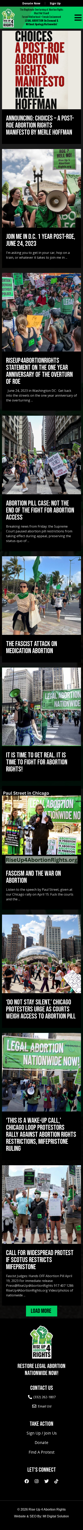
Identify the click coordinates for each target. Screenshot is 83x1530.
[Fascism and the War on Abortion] (41, 825)
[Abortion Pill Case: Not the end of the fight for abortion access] (41, 455)
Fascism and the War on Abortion (33, 877)
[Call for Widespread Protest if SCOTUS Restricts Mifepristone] (41, 1204)
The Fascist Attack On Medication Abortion (31, 647)
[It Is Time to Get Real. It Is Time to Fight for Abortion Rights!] (41, 707)
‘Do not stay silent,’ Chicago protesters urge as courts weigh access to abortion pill (41, 1009)
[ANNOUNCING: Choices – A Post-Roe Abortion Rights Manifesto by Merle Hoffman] (41, 70)
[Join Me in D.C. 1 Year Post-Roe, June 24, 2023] (41, 188)
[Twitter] (46, 1481)
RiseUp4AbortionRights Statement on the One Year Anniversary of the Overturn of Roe (39, 371)
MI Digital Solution (56, 1516)
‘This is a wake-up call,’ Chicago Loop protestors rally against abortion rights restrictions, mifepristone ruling (41, 1134)
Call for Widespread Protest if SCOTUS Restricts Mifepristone (40, 1260)
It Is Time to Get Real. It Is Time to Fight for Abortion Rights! (36, 762)
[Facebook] (26, 1481)
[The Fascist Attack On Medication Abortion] (41, 595)
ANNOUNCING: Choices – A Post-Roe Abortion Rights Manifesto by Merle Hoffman (40, 125)
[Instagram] (36, 1481)
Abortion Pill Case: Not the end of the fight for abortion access (40, 510)
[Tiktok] (56, 1481)
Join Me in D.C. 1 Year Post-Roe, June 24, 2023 (40, 240)
